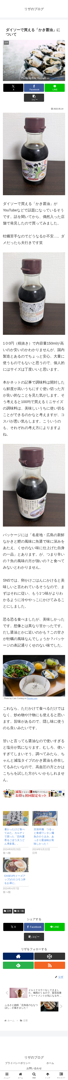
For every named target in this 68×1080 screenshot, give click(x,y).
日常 (9, 911)
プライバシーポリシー (17, 1063)
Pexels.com (56, 78)
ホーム (50, 1063)
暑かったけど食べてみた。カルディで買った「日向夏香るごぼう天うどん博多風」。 (14, 836)
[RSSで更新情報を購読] (49, 965)
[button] (34, 98)
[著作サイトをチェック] (18, 956)
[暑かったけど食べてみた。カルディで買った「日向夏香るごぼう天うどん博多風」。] (16, 818)
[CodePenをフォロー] (49, 956)
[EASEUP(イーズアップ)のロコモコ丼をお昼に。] (16, 865)
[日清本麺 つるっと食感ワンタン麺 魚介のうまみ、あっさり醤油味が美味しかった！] (45, 818)
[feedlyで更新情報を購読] (18, 965)
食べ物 (20, 911)
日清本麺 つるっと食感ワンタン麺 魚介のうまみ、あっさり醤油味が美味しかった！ (45, 836)
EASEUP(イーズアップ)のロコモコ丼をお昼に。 (15, 879)
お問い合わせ (34, 1068)
